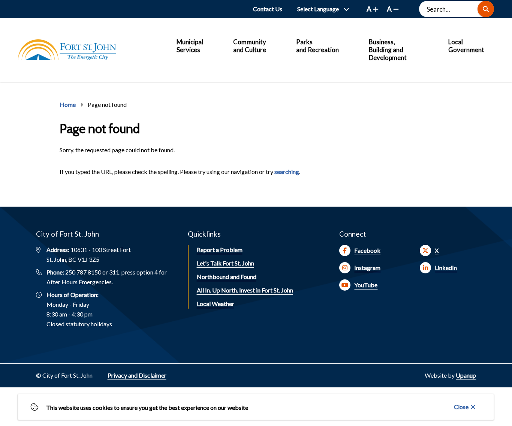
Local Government (466, 46)
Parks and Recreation (317, 46)
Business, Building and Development (388, 50)
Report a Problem (220, 249)
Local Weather (215, 303)
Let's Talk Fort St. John (225, 263)
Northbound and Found (226, 276)
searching (286, 171)
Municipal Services (190, 46)
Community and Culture (249, 46)
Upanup (466, 375)
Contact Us (267, 8)
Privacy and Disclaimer (137, 375)
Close (461, 406)
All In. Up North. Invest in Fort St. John (245, 290)
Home (68, 104)
